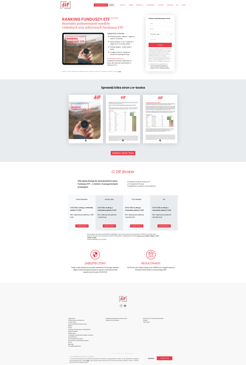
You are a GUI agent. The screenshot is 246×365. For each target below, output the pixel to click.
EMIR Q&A (71, 344)
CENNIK (131, 5)
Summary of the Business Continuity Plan (79, 329)
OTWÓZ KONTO (82, 226)
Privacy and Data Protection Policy (77, 324)
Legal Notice (71, 318)
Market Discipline (73, 331)
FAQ (177, 5)
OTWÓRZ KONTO (100, 5)
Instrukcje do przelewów (112, 320)
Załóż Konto (146, 322)
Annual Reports (72, 337)
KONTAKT (161, 5)
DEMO (111, 5)
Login (183, 5)
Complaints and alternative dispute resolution (80, 335)
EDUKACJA (139, 5)
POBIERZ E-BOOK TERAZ (123, 153)
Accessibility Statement (74, 346)
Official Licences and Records (76, 320)
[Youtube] (125, 306)
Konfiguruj (151, 358)
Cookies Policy (72, 322)
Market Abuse (72, 333)
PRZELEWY (170, 5)
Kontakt (145, 320)
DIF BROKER (150, 5)
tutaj (119, 71)
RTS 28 (70, 327)
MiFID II (70, 326)
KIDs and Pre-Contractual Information (78, 340)
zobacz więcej (141, 236)
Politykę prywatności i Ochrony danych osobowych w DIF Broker (159, 67)
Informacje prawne (165, 68)
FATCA (70, 342)
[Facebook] (121, 306)
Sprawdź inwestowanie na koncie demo (116, 318)
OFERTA (122, 5)
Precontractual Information (75, 339)
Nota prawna (114, 18)
